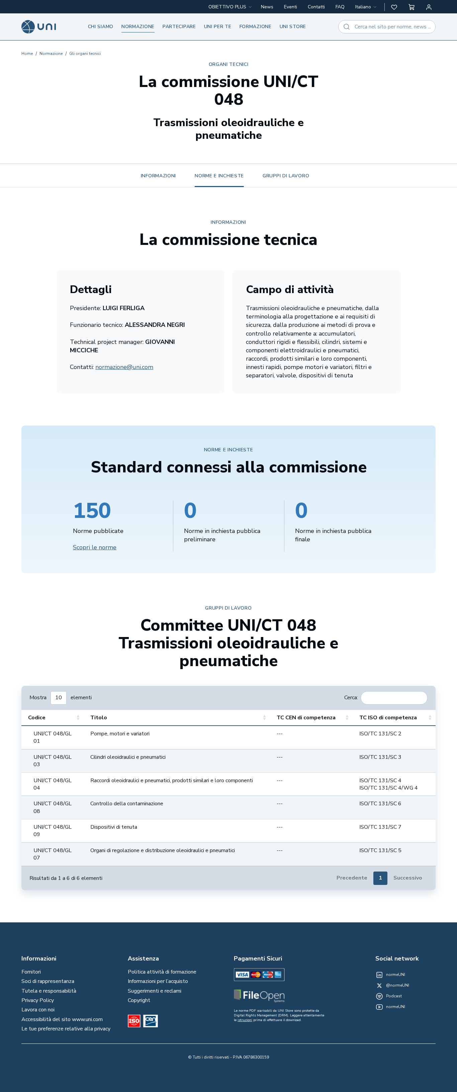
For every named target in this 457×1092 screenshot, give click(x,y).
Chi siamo (100, 26)
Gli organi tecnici (85, 53)
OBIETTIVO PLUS (227, 7)
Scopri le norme (94, 547)
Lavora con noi (38, 1009)
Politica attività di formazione (162, 972)
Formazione (256, 26)
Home (27, 53)
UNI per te (218, 26)
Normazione (138, 26)
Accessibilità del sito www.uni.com (62, 1019)
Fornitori (31, 972)
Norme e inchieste (219, 176)
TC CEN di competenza (306, 717)
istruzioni (245, 1020)
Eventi (290, 7)
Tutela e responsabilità (48, 991)
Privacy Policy (37, 1000)
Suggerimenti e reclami (154, 991)
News (267, 7)
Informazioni (158, 176)
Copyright (139, 1000)
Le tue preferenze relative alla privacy (65, 1028)
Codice (36, 717)
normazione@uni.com (124, 367)
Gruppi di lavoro (286, 176)
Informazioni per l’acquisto (158, 981)
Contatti (316, 7)
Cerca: (351, 697)
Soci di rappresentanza (47, 981)
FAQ (340, 7)
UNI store (293, 26)
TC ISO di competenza (388, 717)
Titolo (98, 717)
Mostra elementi (60, 697)
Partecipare (179, 26)
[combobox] (366, 7)
